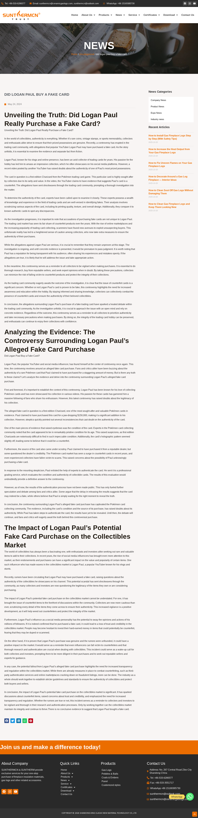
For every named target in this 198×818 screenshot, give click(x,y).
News (119, 15)
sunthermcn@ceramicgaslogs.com (170, 799)
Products (104, 15)
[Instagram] (190, 3)
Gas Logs (106, 770)
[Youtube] (194, 3)
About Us (86, 15)
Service (132, 15)
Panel (105, 781)
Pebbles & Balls (110, 774)
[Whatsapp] (190, 797)
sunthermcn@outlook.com (165, 793)
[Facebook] (185, 3)
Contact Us (187, 15)
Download (169, 15)
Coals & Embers (110, 777)
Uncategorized (86, 54)
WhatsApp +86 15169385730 (165, 788)
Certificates (150, 15)
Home (74, 15)
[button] (6, 720)
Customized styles (111, 785)
